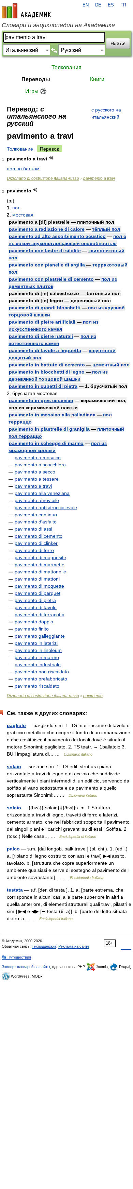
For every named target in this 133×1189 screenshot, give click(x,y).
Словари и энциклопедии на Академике (58, 25)
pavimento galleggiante (40, 636)
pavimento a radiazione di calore (47, 229)
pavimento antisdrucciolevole (46, 507)
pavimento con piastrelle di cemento (51, 279)
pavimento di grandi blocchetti (44, 307)
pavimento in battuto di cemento (47, 364)
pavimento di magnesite (40, 557)
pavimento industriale (38, 664)
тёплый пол (106, 229)
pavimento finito (32, 629)
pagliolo (16, 725)
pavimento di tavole (36, 607)
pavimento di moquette (39, 586)
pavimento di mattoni (37, 579)
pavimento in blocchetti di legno (47, 372)
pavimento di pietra (35, 600)
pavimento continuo (36, 514)
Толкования (66, 67)
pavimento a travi (99, 178)
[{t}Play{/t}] (51, 157)
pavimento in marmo (37, 657)
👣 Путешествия (16, 957)
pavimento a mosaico (38, 457)
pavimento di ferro (34, 550)
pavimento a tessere (37, 479)
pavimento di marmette (39, 564)
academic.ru (26, 10)
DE (98, 5)
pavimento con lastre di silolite (45, 250)
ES (111, 5)
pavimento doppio (34, 621)
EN (86, 5)
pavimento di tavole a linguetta (45, 350)
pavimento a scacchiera (40, 464)
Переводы (35, 79)
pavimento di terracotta (39, 614)
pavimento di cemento (38, 536)
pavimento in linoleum (38, 650)
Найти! (117, 43)
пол (16, 207)
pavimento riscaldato (37, 686)
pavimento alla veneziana (42, 493)
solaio (14, 766)
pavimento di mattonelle (40, 571)
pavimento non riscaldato (42, 671)
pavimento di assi (33, 529)
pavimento (93, 695)
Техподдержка (44, 946)
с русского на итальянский (106, 113)
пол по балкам (23, 168)
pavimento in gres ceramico (41, 400)
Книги (97, 79)
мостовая (22, 215)
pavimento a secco (35, 472)
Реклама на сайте (73, 946)
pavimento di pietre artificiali (42, 322)
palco (13, 848)
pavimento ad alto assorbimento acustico (57, 236)
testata (15, 890)
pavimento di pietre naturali (41, 336)
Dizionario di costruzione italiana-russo (43, 178)
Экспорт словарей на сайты (26, 967)
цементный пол (111, 364)
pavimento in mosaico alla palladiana (52, 414)
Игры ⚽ (36, 91)
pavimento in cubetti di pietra (43, 386)
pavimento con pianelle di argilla (47, 265)
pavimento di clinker (36, 543)
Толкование (20, 149)
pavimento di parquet (37, 593)
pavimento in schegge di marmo (46, 443)
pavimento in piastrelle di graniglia (49, 429)
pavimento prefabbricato (41, 679)
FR (123, 5)
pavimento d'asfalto (36, 521)
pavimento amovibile (37, 500)
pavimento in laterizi (36, 643)
